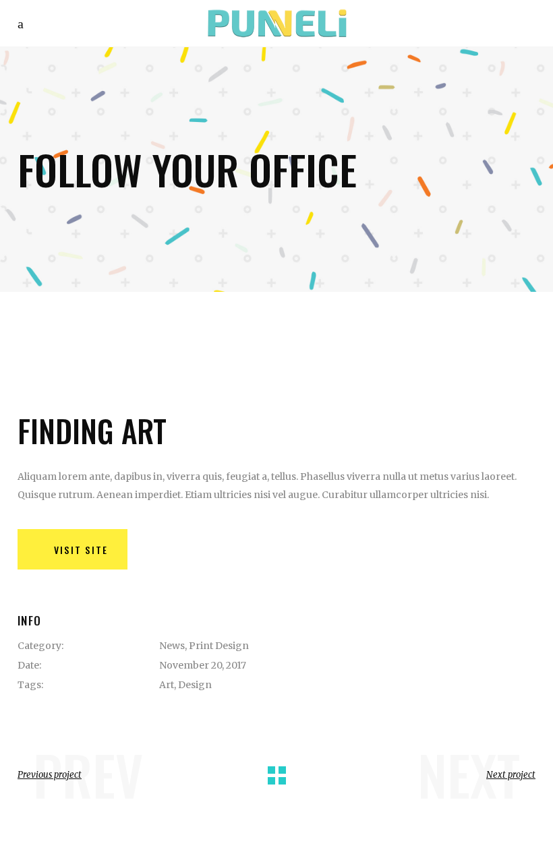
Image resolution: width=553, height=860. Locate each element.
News (172, 646)
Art (166, 685)
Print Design (219, 646)
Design (195, 685)
